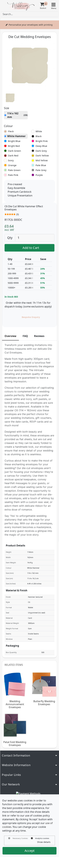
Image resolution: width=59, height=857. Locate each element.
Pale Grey (41, 170)
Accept (29, 851)
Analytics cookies (42, 838)
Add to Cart (30, 248)
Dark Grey (41, 150)
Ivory (11, 160)
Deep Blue (41, 145)
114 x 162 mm (17, 115)
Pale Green (14, 170)
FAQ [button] (25, 336)
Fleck (11, 131)
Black (39, 136)
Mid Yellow (42, 160)
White (39, 131)
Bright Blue (14, 141)
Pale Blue (41, 165)
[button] (53, 6)
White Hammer (16, 136)
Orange (12, 165)
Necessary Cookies (20, 838)
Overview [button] (10, 336)
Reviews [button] (39, 336)
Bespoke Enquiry (31, 317)
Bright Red (14, 145)
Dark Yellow (42, 155)
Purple (39, 174)
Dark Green (14, 150)
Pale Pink (13, 174)
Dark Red (13, 155)
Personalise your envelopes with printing (31, 24)
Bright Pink (42, 141)
